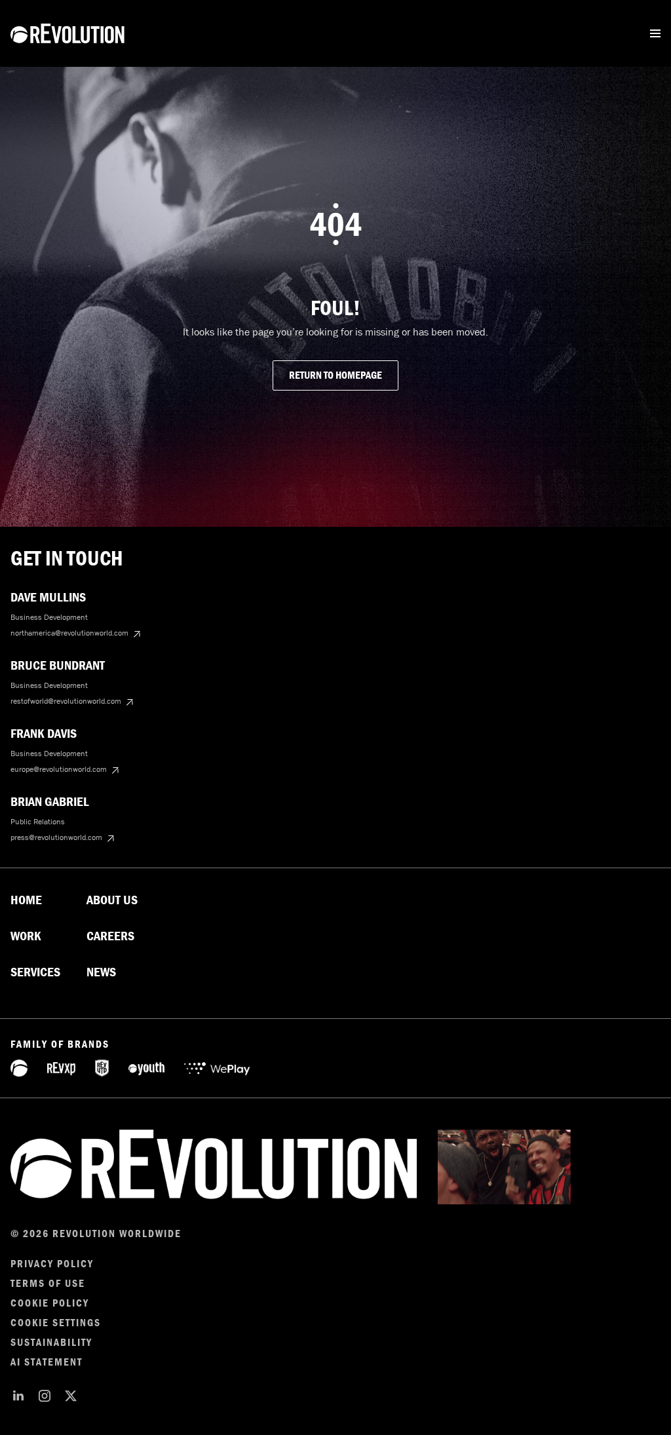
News (101, 972)
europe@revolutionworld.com (58, 769)
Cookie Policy (49, 1303)
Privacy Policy (52, 1264)
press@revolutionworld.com (56, 837)
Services (35, 972)
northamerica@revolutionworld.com (69, 633)
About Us (112, 900)
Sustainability (51, 1342)
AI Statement (46, 1362)
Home (26, 900)
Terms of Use (47, 1283)
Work (25, 936)
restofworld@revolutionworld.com (65, 701)
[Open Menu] (655, 33)
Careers (110, 936)
